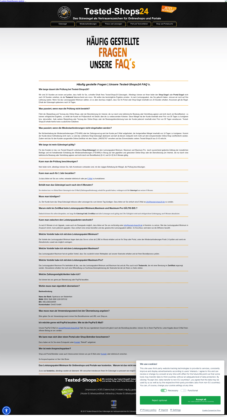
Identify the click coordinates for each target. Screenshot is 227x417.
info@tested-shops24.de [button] (155, 202)
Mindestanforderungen (88, 24)
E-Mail (89, 179)
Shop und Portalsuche (164, 24)
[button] (6, 410)
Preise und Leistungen (113, 24)
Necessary (173, 390)
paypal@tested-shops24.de (68, 328)
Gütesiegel (63, 24)
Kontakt (77, 342)
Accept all (201, 400)
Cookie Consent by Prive (211, 410)
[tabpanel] (113, 84)
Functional (193, 390)
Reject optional (159, 400)
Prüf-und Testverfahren (139, 24)
